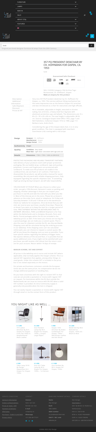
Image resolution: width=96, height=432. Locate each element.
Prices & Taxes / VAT (9, 406)
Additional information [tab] (16, 102)
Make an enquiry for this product (57, 95)
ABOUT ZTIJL (22, 19)
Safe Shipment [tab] (18, 106)
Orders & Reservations (10, 403)
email (23, 292)
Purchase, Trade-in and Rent (12, 414)
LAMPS (19, 6)
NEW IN (20, 11)
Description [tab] (17, 99)
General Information (9, 400)
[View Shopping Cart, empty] (91, 15)
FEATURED (21, 24)
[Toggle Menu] (75, 2)
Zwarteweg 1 (76, 403)
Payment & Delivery (9, 409)
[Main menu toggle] (92, 36)
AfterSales (6, 412)
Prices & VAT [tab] (17, 111)
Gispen (69, 92)
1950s (40, 142)
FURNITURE (21, 2)
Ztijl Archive (67, 90)
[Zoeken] (91, 45)
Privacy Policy (7, 417)
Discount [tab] (16, 108)
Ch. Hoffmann (59, 92)
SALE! (19, 15)
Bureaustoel (48, 92)
